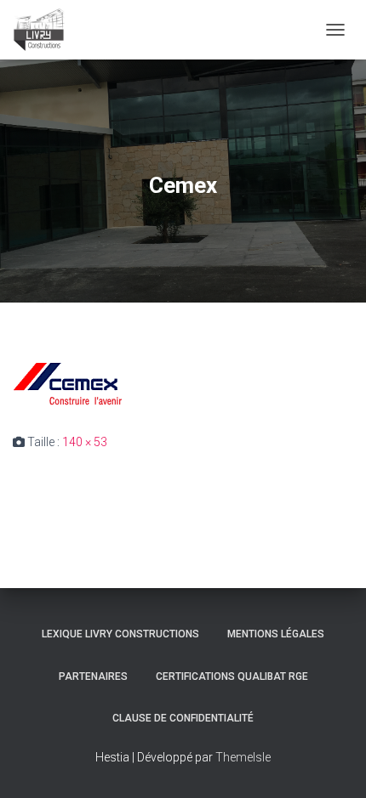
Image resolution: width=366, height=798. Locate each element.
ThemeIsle (243, 757)
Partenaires (93, 676)
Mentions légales (275, 634)
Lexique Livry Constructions (120, 634)
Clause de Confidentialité (183, 718)
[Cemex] (72, 384)
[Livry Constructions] (45, 29)
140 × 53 (84, 442)
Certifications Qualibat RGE (232, 676)
